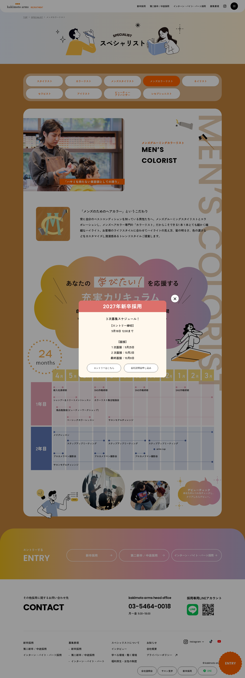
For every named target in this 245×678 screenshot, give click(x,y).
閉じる (175, 298)
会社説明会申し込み (141, 368)
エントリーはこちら (104, 368)
